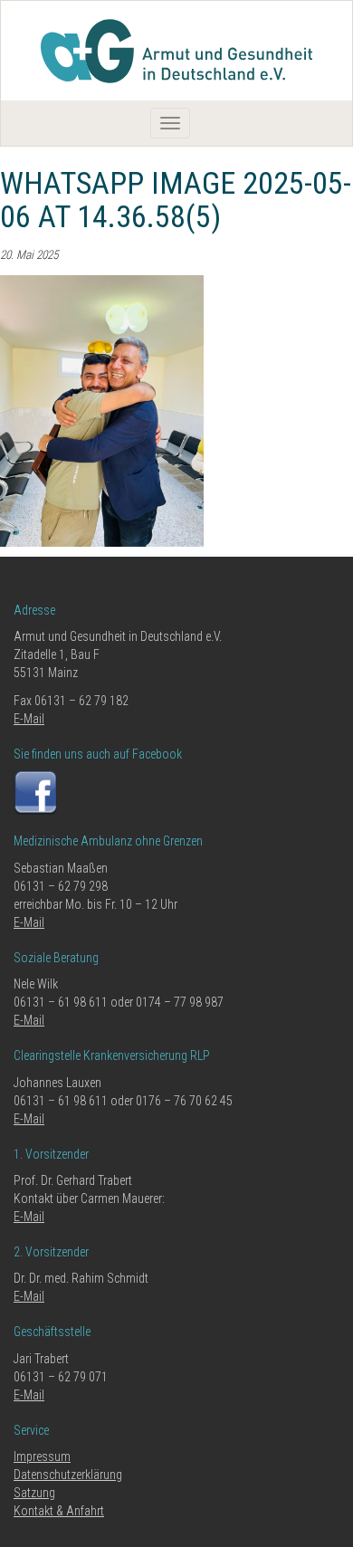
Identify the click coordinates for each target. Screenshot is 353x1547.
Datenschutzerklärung (68, 1474)
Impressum (42, 1456)
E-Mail (29, 718)
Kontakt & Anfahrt (59, 1511)
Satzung (34, 1492)
